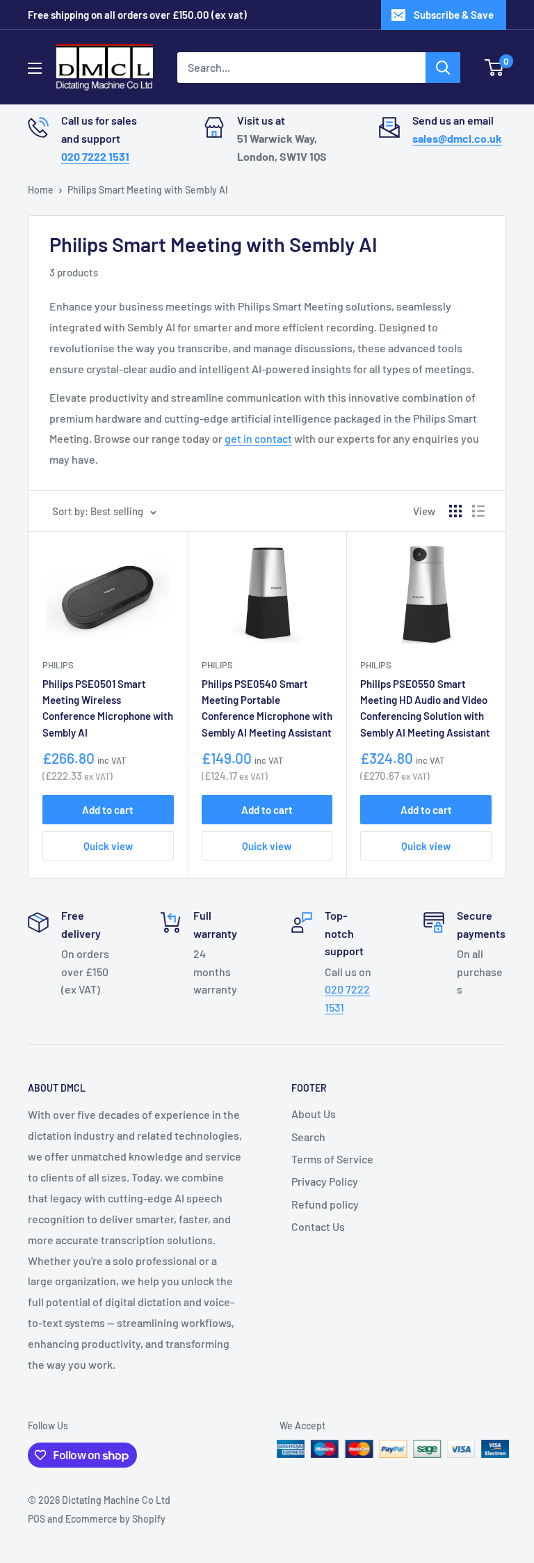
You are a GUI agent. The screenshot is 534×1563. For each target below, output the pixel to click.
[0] (494, 67)
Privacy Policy (324, 1181)
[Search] (443, 67)
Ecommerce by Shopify (115, 1519)
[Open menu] (35, 68)
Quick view (108, 846)
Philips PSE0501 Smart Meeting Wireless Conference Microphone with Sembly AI (107, 708)
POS (36, 1519)
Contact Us (318, 1226)
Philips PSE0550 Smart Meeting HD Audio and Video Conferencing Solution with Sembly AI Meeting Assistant (425, 708)
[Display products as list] (478, 511)
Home (41, 190)
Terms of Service (332, 1158)
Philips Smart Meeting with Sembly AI (147, 190)
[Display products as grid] (455, 511)
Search (308, 1136)
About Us (313, 1113)
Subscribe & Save (454, 14)
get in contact (258, 438)
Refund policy (325, 1204)
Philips (58, 664)
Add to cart (108, 809)
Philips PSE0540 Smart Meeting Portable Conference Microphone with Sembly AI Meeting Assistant (267, 708)
